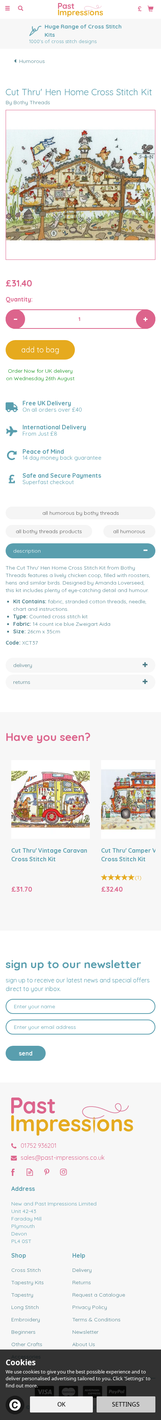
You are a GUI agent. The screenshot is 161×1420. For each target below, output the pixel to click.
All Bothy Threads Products (49, 531)
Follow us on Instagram (63, 1172)
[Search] (20, 8)
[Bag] (151, 8)
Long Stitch (25, 1307)
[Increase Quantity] (145, 319)
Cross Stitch (26, 1270)
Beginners (23, 1332)
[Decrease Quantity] (15, 319)
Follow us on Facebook (13, 1172)
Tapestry (22, 1294)
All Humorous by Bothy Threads (80, 513)
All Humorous (129, 531)
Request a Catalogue (98, 1294)
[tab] (80, 550)
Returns (81, 1282)
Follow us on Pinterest (46, 1172)
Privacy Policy (89, 1307)
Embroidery (25, 1319)
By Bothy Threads (28, 102)
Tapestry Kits (27, 1282)
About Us (83, 1344)
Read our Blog (29, 1172)
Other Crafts (26, 1344)
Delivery (82, 1270)
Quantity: (19, 299)
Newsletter (85, 1332)
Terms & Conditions (96, 1319)
